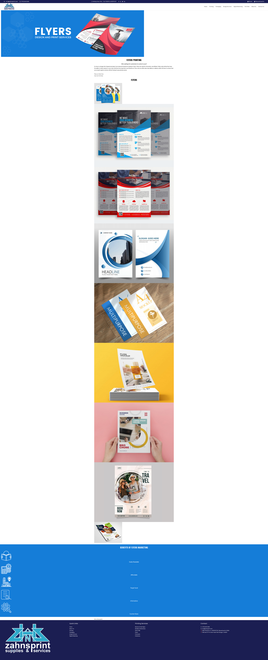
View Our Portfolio (98, 75)
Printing (211, 6)
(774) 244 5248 (25, 1)
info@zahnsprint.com (12, 1)
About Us (254, 6)
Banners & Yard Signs (140, 627)
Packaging (218, 6)
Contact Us (261, 6)
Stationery (137, 636)
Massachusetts (260, 1)
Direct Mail (137, 630)
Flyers (136, 632)
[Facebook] (119, 1)
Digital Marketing (238, 6)
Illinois (250, 1)
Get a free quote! (98, 619)
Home (205, 6)
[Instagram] (121, 1)
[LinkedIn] (124, 1)
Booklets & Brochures (140, 628)
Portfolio (247, 6)
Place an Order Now (99, 74)
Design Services (227, 6)
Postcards (137, 634)
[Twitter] (123, 1)
